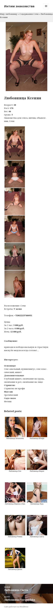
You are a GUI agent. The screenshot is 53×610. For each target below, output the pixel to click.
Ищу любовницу (8, 14)
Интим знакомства (19, 6)
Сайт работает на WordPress (16, 607)
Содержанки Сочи (28, 14)
